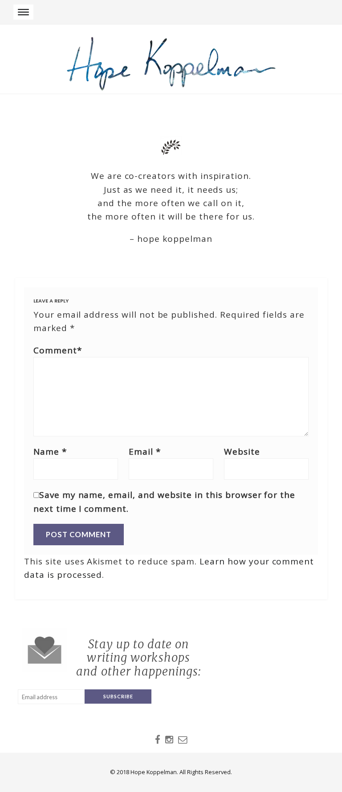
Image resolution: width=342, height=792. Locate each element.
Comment (57, 350)
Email (145, 451)
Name (50, 451)
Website (242, 451)
